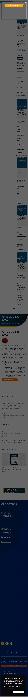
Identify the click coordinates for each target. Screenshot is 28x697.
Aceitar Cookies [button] (18, 691)
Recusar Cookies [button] (8, 691)
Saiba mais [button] (11, 688)
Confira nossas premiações (14, 5)
